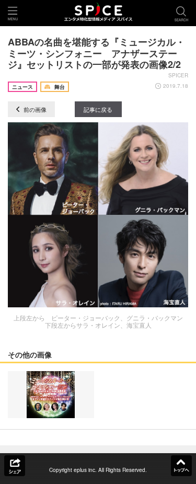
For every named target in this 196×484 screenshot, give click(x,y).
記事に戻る (98, 109)
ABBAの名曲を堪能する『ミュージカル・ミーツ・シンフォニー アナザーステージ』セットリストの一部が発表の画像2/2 (96, 53)
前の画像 (34, 109)
